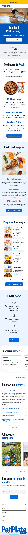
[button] (11, 363)
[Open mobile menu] (25, 6)
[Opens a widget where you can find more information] (23, 532)
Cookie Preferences (14, 534)
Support (3, 516)
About (3, 508)
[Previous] (2, 377)
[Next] (6, 377)
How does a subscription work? (11, 408)
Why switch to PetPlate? (9, 390)
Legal (3, 520)
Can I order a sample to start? (10, 412)
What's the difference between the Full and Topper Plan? (13, 420)
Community (4, 512)
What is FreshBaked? (8, 415)
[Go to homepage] (6, 6)
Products (4, 504)
